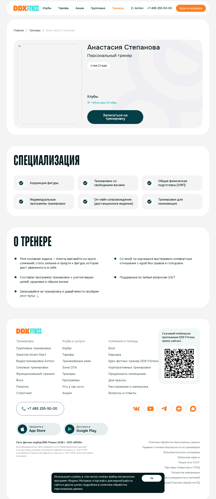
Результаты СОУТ (189, 462)
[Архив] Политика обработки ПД (181, 482)
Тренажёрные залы (76, 361)
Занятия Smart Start (31, 355)
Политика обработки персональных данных (174, 442)
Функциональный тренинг (35, 374)
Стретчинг (24, 393)
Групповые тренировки (33, 348)
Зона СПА (69, 367)
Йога (19, 380)
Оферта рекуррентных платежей (180, 477)
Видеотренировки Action (35, 361)
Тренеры (68, 374)
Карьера (115, 355)
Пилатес (22, 387)
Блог (112, 348)
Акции (67, 393)
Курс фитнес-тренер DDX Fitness (134, 361)
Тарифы (68, 355)
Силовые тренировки (32, 367)
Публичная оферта (189, 457)
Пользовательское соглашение (181, 452)
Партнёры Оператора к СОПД (182, 467)
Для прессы (117, 380)
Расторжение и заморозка (128, 387)
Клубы (67, 348)
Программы (71, 380)
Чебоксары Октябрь (104, 102)
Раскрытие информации (186, 472)
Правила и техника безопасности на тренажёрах (171, 447)
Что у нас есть (73, 387)
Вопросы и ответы (122, 393)
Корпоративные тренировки (130, 367)
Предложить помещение (127, 374)
